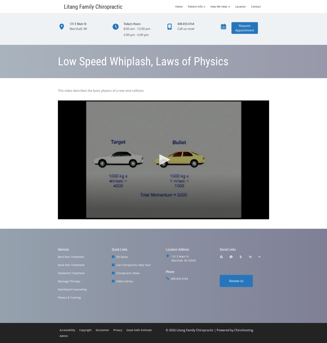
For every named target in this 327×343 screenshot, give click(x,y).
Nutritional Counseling (72, 289)
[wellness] (250, 257)
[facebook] (231, 257)
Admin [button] (64, 336)
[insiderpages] (259, 257)
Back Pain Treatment (71, 257)
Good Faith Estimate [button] (139, 330)
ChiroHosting (243, 330)
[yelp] (241, 257)
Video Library (124, 281)
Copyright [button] (85, 330)
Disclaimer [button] (102, 330)
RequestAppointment (244, 28)
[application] (163, 159)
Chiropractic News (128, 273)
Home (179, 6)
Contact (256, 6)
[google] (221, 257)
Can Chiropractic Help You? (133, 265)
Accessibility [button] (67, 330)
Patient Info (195, 6)
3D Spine (122, 257)
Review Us (236, 281)
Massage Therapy (69, 281)
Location (240, 6)
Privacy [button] (117, 330)
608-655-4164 (179, 278)
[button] (163, 159)
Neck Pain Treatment (71, 265)
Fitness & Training (69, 297)
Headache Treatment (71, 273)
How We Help (218, 6)
